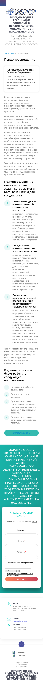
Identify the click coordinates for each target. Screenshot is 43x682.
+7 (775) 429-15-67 (19, 627)
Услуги (13, 53)
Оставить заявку (21, 432)
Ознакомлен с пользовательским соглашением (20, 575)
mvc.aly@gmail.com (20, 621)
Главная (6, 53)
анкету (34, 521)
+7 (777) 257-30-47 (19, 629)
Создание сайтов (21, 662)
